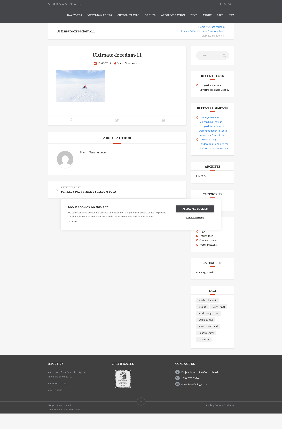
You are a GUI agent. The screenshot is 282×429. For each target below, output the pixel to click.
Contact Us (218, 135)
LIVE (220, 15)
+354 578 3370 (190, 378)
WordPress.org (208, 244)
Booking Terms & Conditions (220, 405)
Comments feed (208, 240)
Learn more (73, 221)
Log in (202, 231)
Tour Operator (206, 332)
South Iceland (206, 319)
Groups (150, 15)
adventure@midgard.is (194, 384)
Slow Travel (218, 306)
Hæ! (231, 15)
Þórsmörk (204, 339)
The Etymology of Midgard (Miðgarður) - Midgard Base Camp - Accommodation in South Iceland (213, 126)
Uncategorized (215, 26)
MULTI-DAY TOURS (99, 15)
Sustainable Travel (208, 326)
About (207, 15)
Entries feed (206, 235)
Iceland (202, 306)
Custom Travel (128, 15)
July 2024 (201, 176)
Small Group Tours (208, 313)
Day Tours (74, 15)
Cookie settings (195, 217)
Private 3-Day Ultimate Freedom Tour (202, 31)
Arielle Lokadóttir (208, 300)
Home (201, 26)
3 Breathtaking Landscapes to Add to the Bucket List (213, 144)
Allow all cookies (195, 209)
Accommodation (173, 15)
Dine (193, 15)
